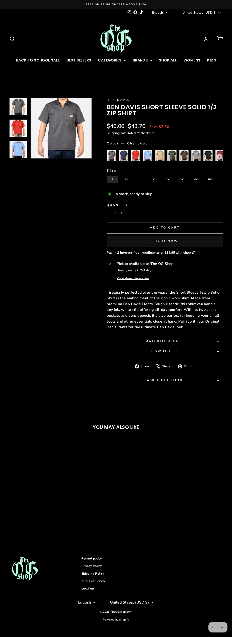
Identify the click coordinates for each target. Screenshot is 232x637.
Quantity (117, 205)
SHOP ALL (168, 60)
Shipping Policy (92, 573)
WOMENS (192, 60)
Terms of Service (93, 581)
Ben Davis (118, 100)
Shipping (113, 133)
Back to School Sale (38, 60)
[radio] (112, 155)
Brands (141, 60)
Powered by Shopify (116, 619)
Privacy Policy (91, 566)
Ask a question (165, 380)
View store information (133, 278)
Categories (110, 60)
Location (87, 588)
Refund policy (91, 558)
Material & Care (164, 341)
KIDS (211, 60)
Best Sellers (79, 60)
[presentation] (219, 157)
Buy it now (165, 241)
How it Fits (164, 351)
